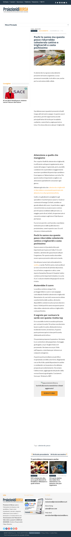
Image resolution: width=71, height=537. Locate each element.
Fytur (27, 535)
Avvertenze (20, 2)
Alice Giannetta (43, 31)
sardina (36, 265)
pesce (48, 445)
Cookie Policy (53, 533)
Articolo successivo (58, 454)
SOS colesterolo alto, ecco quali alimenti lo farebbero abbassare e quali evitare (39, 480)
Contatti (12, 2)
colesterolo (42, 445)
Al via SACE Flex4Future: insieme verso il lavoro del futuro (14, 101)
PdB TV (42, 2)
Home (32, 29)
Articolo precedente (41, 454)
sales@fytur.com (51, 509)
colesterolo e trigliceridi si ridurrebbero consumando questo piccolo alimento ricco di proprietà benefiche (49, 190)
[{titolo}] (55, 2)
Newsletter (35, 2)
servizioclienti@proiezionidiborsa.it (57, 515)
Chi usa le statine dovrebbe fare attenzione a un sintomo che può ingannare (55, 481)
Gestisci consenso (34, 533)
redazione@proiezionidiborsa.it (56, 502)
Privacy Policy (45, 533)
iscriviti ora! (49, 393)
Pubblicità (27, 2)
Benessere (38, 29)
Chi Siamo (5, 2)
